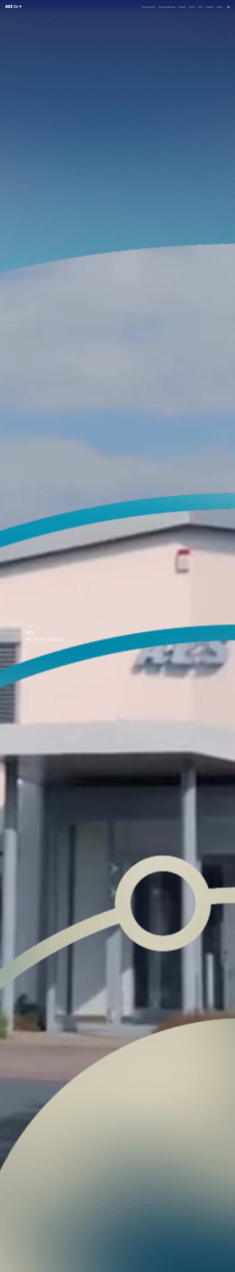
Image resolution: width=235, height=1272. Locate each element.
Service (192, 7)
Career (219, 7)
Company (209, 7)
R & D (201, 7)
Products (182, 7)
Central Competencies (167, 7)
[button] (228, 7)
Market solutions (148, 7)
